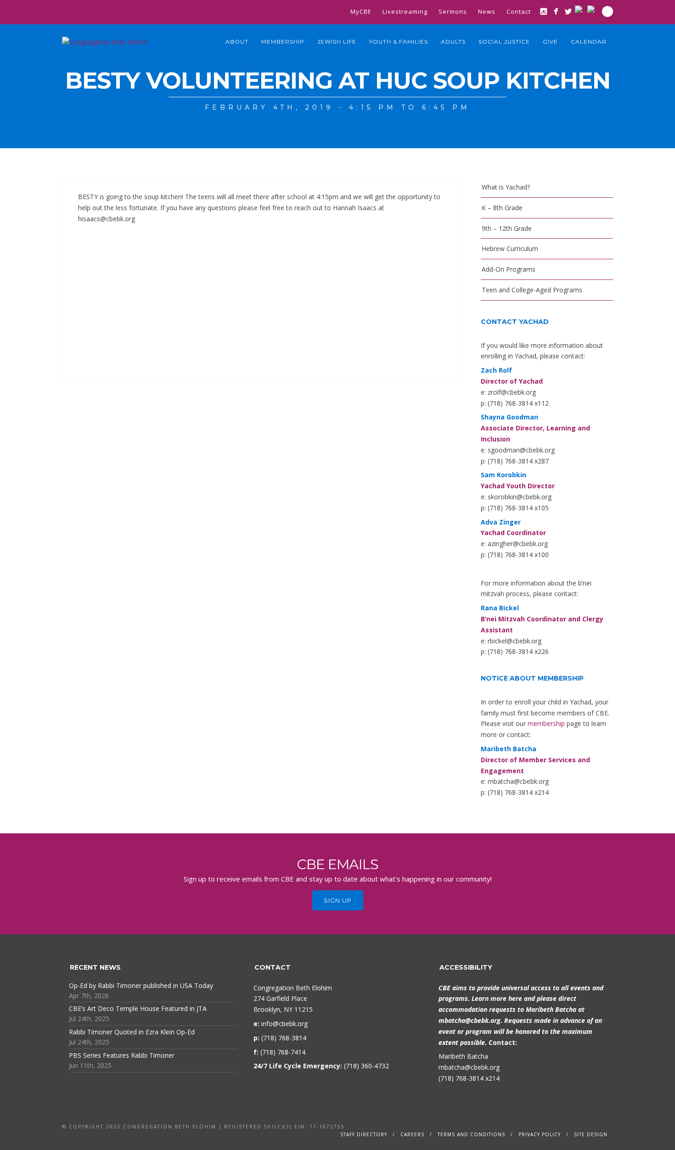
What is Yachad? (506, 187)
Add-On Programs (508, 269)
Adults (453, 41)
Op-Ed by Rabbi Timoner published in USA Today (141, 985)
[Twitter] (568, 11)
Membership (282, 41)
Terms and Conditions (471, 1134)
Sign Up (338, 900)
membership (546, 723)
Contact (518, 11)
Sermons (453, 11)
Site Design (591, 1134)
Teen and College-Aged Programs (532, 289)
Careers (412, 1134)
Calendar (589, 41)
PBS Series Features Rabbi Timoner (121, 1055)
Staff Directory (363, 1134)
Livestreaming (405, 11)
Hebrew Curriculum (510, 248)
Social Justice (504, 41)
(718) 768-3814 (461, 1078)
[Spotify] (593, 9)
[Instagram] (543, 11)
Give (550, 41)
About (236, 41)
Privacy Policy (539, 1134)
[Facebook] (556, 11)
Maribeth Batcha (463, 1056)
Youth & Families (398, 41)
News (486, 11)
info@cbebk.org (284, 1023)
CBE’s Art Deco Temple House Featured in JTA (138, 1008)
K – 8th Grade (502, 207)
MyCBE (360, 11)
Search (607, 11)
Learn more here (497, 998)
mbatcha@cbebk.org (470, 1020)
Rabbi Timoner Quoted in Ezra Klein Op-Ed (132, 1031)
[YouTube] (580, 9)
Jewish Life (336, 41)
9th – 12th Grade (507, 228)
